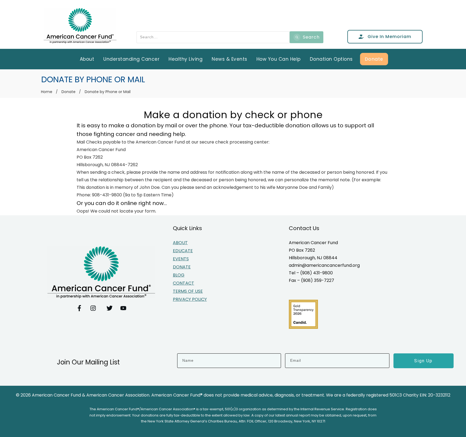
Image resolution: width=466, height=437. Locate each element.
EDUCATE (183, 251)
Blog (178, 275)
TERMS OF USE (188, 291)
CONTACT (183, 283)
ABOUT (180, 243)
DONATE (182, 267)
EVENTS (181, 259)
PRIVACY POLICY (190, 299)
